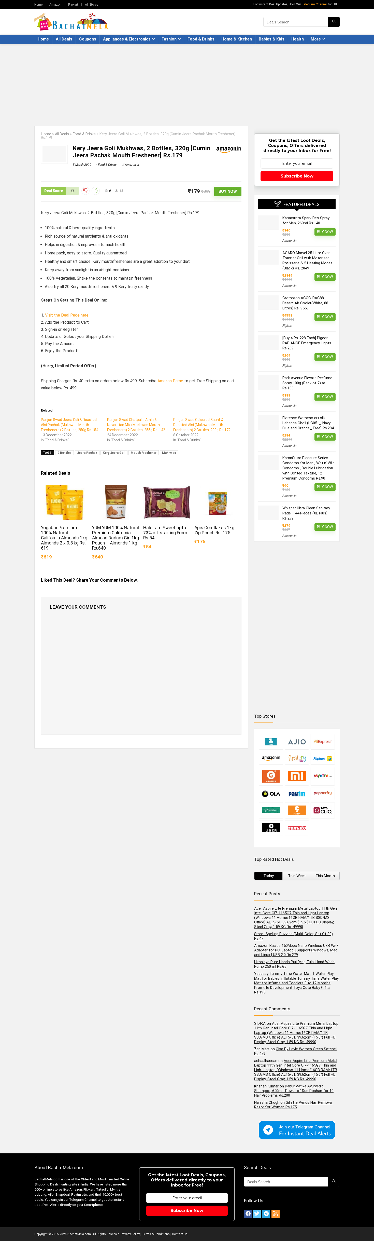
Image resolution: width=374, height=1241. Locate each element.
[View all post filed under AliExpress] (322, 741)
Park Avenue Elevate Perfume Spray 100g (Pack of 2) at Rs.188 (307, 383)
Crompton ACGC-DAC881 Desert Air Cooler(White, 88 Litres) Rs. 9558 (305, 303)
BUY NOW (228, 191)
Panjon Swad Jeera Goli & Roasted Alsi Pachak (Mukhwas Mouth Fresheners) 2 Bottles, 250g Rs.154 (69, 425)
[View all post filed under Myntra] (322, 776)
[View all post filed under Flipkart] (322, 758)
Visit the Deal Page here (67, 315)
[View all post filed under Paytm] (297, 794)
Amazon (55, 4)
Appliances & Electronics (127, 39)
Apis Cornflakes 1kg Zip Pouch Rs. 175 (214, 530)
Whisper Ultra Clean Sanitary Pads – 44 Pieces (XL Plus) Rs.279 (306, 513)
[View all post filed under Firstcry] (297, 758)
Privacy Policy (130, 1234)
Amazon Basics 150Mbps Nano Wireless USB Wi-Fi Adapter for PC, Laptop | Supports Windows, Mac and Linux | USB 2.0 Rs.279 (296, 950)
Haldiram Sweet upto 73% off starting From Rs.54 (165, 532)
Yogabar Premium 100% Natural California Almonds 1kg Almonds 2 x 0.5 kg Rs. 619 (64, 538)
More (316, 39)
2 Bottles (64, 453)
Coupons (87, 39)
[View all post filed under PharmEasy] (271, 810)
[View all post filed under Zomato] (297, 828)
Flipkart (73, 4)
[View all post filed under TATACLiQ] (322, 810)
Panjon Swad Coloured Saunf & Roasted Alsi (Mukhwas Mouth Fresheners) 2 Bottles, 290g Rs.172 (202, 425)
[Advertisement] (187, 82)
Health (297, 39)
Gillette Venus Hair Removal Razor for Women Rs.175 (293, 1104)
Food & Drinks (201, 39)
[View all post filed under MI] (297, 776)
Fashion (169, 39)
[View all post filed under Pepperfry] (322, 794)
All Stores (91, 4)
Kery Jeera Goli (114, 453)
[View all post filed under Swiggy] (297, 810)
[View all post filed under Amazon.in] (271, 758)
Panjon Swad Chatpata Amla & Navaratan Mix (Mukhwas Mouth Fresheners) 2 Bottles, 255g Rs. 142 (136, 425)
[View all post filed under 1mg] (271, 741)
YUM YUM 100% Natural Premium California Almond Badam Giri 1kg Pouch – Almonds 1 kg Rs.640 (115, 538)
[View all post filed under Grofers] (271, 776)
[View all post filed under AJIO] (297, 741)
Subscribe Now (297, 176)
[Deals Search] (334, 22)
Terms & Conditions (156, 1234)
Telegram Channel (314, 4)
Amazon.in (132, 165)
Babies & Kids (271, 39)
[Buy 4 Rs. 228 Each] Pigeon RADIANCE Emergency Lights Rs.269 (306, 343)
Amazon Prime (170, 380)
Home (38, 4)
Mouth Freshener (143, 453)
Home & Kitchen (236, 39)
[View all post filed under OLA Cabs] (271, 794)
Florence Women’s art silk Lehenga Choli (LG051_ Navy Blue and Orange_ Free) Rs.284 (308, 423)
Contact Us (180, 1234)
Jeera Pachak (87, 453)
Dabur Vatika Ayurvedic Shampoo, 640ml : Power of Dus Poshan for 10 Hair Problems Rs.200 (294, 1091)
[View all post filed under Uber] (271, 828)
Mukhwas (169, 453)
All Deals (64, 39)
